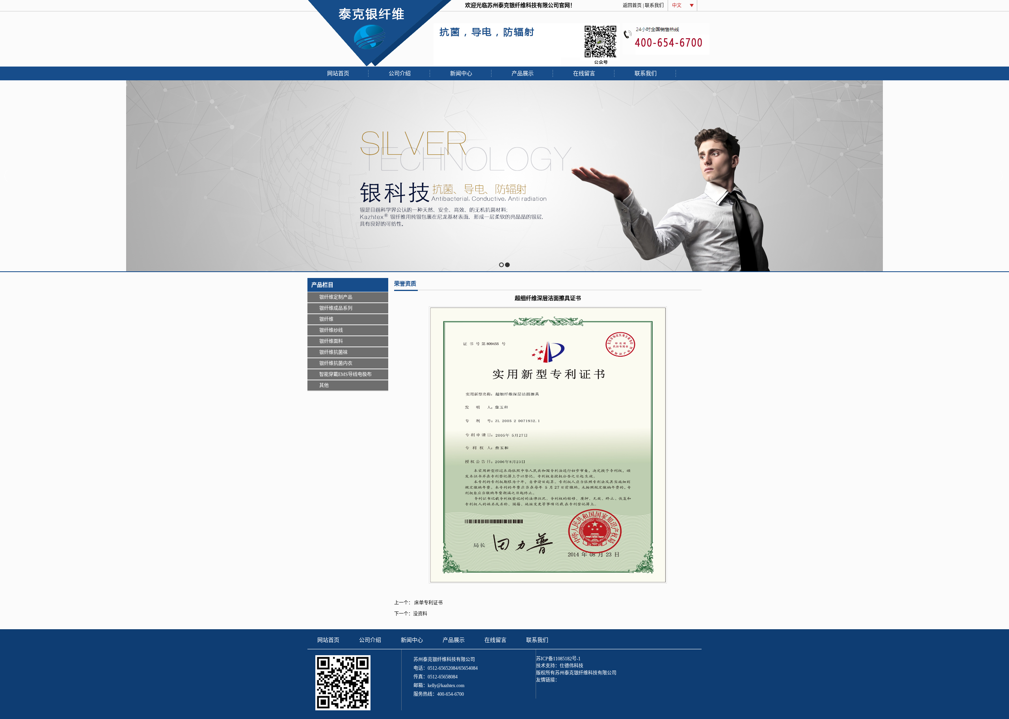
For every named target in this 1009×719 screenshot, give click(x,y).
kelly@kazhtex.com (446, 685)
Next (1001, 176)
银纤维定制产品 (335, 297)
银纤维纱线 (331, 330)
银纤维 (326, 319)
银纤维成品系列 (335, 308)
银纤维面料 (331, 341)
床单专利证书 (428, 603)
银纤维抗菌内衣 (335, 363)
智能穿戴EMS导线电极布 (345, 374)
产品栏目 (322, 285)
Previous (6, 176)
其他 (324, 385)
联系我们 (654, 5)
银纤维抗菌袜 (333, 352)
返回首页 (632, 5)
